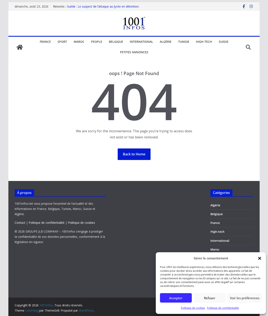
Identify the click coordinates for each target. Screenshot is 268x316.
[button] (260, 258)
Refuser (209, 298)
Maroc (79, 42)
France (45, 42)
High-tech (204, 42)
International (141, 42)
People (96, 42)
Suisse (223, 42)
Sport (62, 42)
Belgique (116, 42)
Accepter (175, 298)
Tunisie (183, 42)
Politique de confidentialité (223, 308)
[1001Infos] (20, 47)
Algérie (165, 42)
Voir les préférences (244, 298)
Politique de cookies (193, 308)
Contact (20, 223)
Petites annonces (134, 52)
